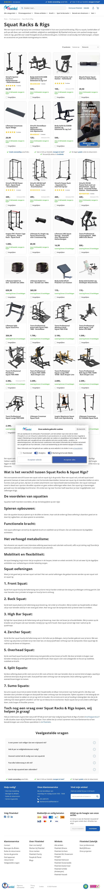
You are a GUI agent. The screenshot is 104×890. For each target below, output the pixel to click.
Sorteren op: (75, 47)
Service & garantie (11, 799)
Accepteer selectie (35, 460)
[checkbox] (24, 453)
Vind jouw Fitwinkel (75, 8)
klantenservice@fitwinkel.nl (49, 802)
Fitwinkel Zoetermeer (62, 866)
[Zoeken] (97, 796)
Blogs (31, 860)
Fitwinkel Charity (35, 854)
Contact (7, 845)
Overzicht (82, 429)
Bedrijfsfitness (85, 848)
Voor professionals (87, 845)
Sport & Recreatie (63, 13)
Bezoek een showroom (80, 13)
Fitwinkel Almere (60, 848)
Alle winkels (58, 845)
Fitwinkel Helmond (61, 860)
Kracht (51, 13)
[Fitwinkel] (9, 886)
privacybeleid (77, 448)
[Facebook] (5, 817)
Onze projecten (85, 851)
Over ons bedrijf (35, 845)
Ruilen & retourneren (12, 796)
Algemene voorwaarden (20, 886)
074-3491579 (44, 799)
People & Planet (35, 857)
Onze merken (34, 851)
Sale (92, 13)
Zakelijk (86, 8)
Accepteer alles (69, 460)
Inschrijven (93, 829)
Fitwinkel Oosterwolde (62, 863)
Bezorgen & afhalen (12, 794)
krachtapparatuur (92, 717)
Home (6, 19)
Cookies (41, 886)
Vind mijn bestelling (12, 791)
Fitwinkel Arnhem (61, 851)
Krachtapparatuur (15, 19)
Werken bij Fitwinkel (36, 848)
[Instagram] (8, 817)
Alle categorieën (9, 13)
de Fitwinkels (46, 722)
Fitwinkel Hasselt (60, 874)
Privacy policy (33, 886)
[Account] (93, 8)
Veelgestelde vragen (12, 863)
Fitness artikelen (40, 13)
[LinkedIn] (12, 817)
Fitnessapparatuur (24, 13)
